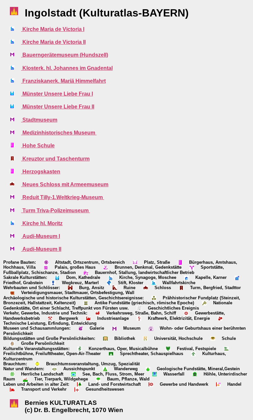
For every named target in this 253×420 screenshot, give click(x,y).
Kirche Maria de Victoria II (53, 42)
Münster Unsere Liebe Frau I (57, 94)
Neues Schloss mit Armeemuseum (64, 184)
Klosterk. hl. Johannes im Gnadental (67, 68)
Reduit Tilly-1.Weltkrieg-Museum (62, 197)
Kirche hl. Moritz (42, 223)
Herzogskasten (40, 171)
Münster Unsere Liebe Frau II (57, 106)
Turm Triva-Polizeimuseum (55, 210)
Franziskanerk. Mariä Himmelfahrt (63, 81)
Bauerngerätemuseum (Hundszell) (64, 55)
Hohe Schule (38, 145)
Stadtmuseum (39, 120)
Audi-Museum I (40, 236)
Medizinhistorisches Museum (59, 132)
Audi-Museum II (41, 249)
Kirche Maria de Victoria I (52, 29)
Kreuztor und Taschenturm (55, 159)
